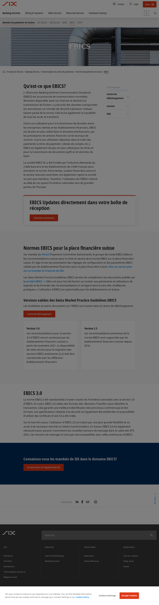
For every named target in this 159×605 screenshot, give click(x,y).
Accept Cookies (129, 595)
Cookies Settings (107, 595)
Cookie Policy (82, 597)
